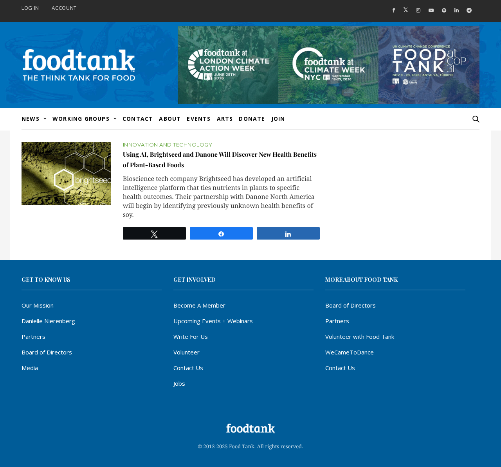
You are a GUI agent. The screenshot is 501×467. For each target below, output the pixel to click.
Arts (225, 118)
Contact (138, 118)
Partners (33, 336)
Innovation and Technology (168, 144)
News (31, 118)
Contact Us (188, 368)
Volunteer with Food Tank (359, 336)
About (170, 118)
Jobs (179, 383)
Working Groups (81, 118)
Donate (252, 118)
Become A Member (199, 305)
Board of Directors (47, 352)
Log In (30, 7)
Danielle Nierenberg (48, 321)
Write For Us (190, 336)
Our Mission (38, 305)
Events (199, 118)
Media (30, 368)
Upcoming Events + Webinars (213, 321)
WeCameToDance (349, 352)
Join (278, 118)
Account (64, 7)
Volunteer (186, 352)
